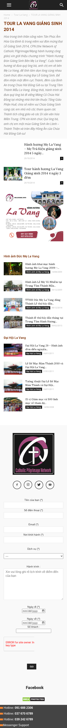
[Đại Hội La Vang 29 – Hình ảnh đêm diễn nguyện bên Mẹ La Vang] (13, 350)
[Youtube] (50, 485)
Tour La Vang (21, 14)
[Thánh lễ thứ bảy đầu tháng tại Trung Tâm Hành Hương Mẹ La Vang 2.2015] (13, 322)
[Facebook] (17, 485)
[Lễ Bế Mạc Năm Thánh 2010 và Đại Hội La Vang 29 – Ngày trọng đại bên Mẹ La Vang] (13, 368)
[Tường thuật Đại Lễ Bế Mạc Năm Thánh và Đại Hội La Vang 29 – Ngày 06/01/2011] (13, 386)
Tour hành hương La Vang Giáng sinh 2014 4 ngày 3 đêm (43, 173)
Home (7, 14)
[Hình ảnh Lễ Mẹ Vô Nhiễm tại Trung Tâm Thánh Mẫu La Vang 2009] (13, 285)
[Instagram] (28, 485)
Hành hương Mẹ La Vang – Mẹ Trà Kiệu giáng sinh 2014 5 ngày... (42, 148)
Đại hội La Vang (33, 353)
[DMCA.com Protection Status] (33, 700)
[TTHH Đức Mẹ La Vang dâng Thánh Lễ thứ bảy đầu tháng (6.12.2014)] (13, 304)
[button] (62, 5)
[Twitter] (39, 485)
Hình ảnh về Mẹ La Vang (37, 272)
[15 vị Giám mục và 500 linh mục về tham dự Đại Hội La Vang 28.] (13, 404)
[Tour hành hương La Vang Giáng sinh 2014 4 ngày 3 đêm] (13, 174)
